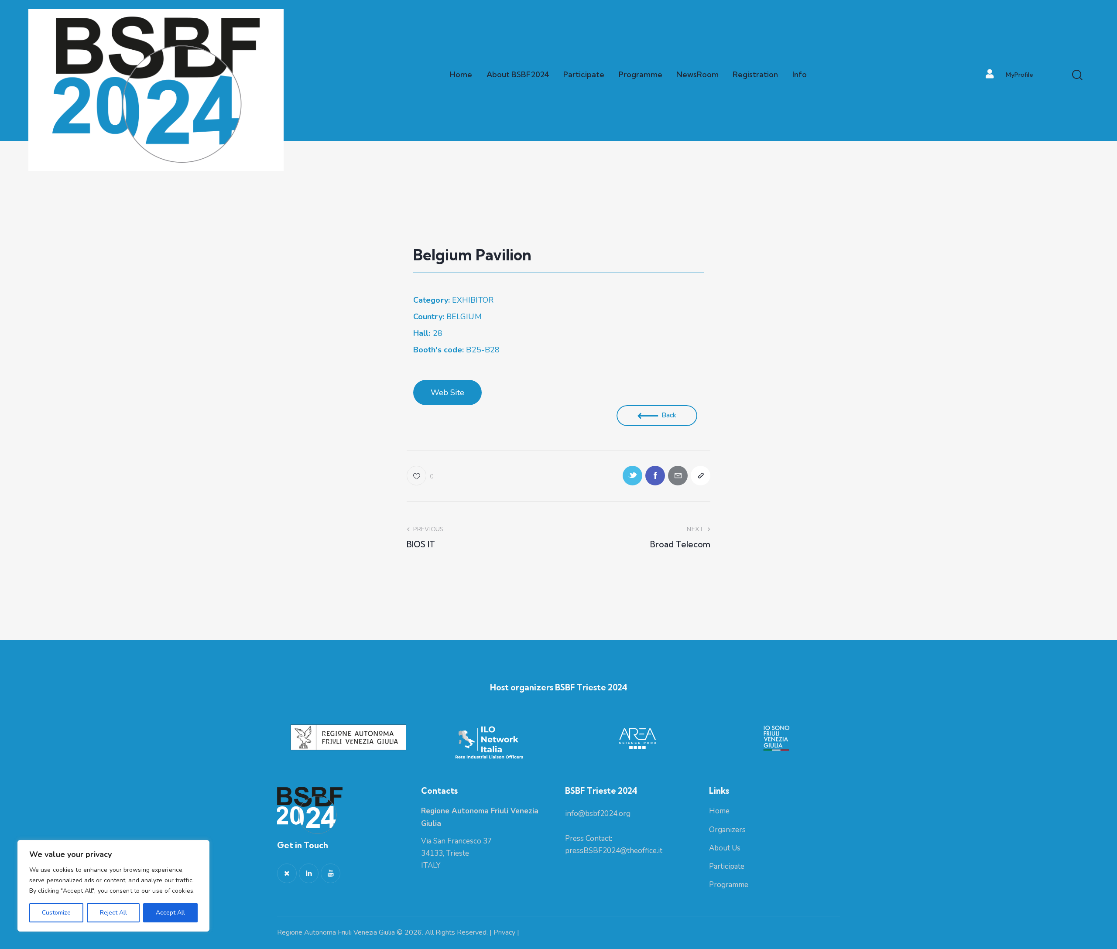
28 (427, 333)
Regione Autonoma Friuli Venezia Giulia (336, 932)
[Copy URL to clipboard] (700, 475)
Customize (56, 912)
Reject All (113, 912)
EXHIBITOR (472, 300)
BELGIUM (464, 316)
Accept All (170, 912)
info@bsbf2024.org (597, 814)
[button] (447, 392)
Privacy (504, 932)
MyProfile (1019, 75)
